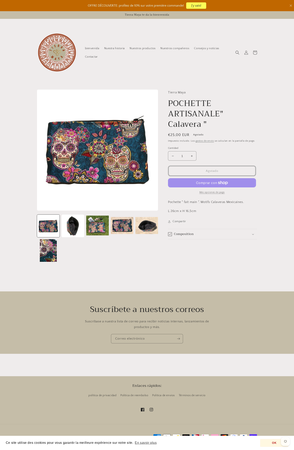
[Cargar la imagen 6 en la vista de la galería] (48, 250)
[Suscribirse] (178, 338)
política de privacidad (102, 395)
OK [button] (274, 442)
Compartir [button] (179, 221)
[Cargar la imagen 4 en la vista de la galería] (122, 226)
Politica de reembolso (134, 395)
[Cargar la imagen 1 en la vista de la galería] (48, 226)
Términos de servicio (192, 395)
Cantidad (173, 148)
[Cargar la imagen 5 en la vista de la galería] (146, 226)
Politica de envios (163, 395)
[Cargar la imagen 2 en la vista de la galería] (73, 226)
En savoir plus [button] (146, 442)
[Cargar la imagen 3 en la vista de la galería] (97, 226)
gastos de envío (205, 141)
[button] (237, 52)
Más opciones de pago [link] (212, 192)
